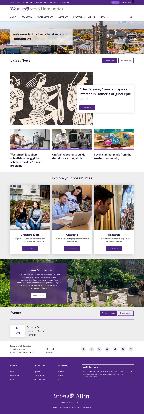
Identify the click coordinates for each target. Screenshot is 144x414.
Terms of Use (76, 407)
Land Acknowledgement (92, 367)
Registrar (37, 372)
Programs (27, 17)
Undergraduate (45, 17)
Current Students (42, 2)
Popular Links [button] (126, 2)
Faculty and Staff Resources (59, 2)
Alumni (91, 17)
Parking (12, 379)
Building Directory (16, 375)
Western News (126, 61)
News (103, 17)
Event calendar (126, 313)
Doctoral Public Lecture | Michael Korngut (36, 331)
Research (78, 17)
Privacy (55, 407)
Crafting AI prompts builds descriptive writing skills (68, 156)
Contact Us (49, 352)
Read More (87, 108)
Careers (61, 372)
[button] (133, 1)
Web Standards (65, 407)
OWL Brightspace (39, 379)
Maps (12, 372)
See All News (110, 61)
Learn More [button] (30, 248)
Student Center (39, 375)
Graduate (63, 17)
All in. (115, 2)
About (13, 17)
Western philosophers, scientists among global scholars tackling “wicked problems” (26, 160)
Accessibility (87, 407)
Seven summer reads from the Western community (112, 156)
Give (59, 379)
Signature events (108, 313)
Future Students (28, 2)
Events (60, 375)
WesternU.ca (14, 2)
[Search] (131, 17)
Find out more (38, 296)
